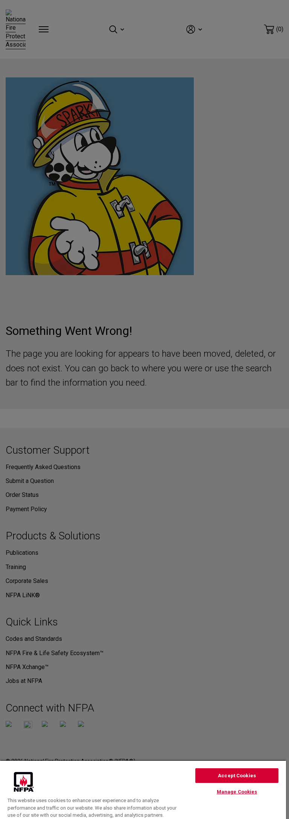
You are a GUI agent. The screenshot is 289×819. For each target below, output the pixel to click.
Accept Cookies (237, 775)
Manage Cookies (237, 792)
